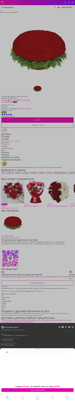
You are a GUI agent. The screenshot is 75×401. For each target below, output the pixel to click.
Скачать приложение (37, 390)
